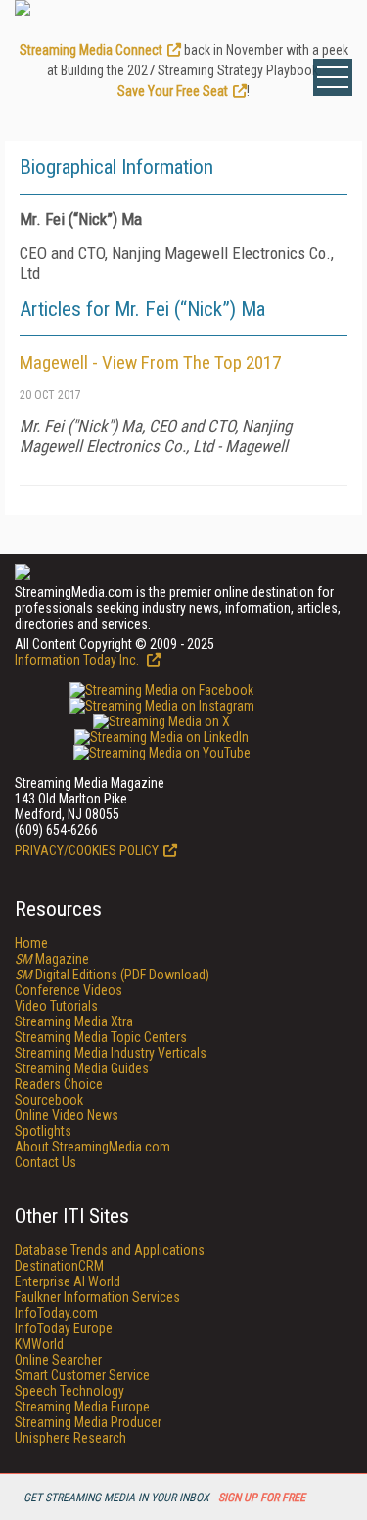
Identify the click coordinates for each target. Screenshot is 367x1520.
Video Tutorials (56, 1006)
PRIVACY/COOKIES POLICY (87, 850)
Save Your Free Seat (172, 91)
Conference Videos (68, 990)
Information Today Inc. (78, 660)
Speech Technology (69, 1391)
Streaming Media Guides (82, 1068)
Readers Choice (59, 1084)
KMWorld (39, 1344)
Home (31, 943)
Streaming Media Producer (88, 1422)
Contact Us (45, 1162)
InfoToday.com (56, 1313)
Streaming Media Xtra (74, 1021)
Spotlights (43, 1131)
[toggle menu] (332, 77)
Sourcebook (49, 1099)
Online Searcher (58, 1360)
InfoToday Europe (64, 1328)
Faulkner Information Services (97, 1297)
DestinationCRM (59, 1266)
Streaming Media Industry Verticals (110, 1053)
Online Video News (66, 1115)
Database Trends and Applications (110, 1250)
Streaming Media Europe (82, 1406)
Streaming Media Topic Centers (101, 1037)
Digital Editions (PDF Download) (112, 974)
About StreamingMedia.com (92, 1146)
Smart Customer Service (82, 1375)
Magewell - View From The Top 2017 (150, 362)
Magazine (52, 959)
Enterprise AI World (67, 1281)
